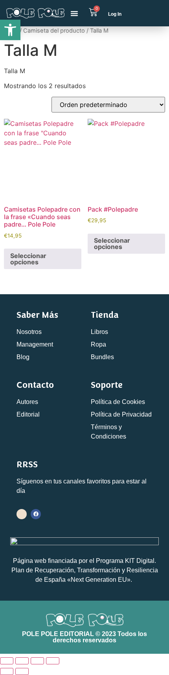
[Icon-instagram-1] (22, 514)
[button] (74, 13)
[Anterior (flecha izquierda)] (6, 671)
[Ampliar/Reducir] (6, 660)
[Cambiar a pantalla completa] (22, 660)
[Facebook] (36, 514)
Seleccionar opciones (28, 259)
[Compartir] (37, 660)
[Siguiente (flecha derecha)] (22, 671)
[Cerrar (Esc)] (52, 660)
